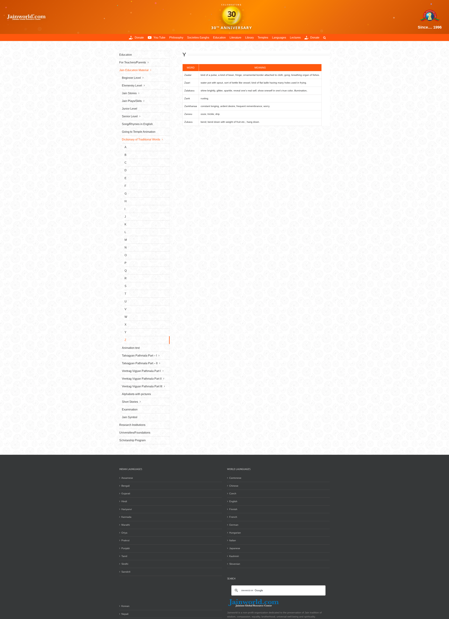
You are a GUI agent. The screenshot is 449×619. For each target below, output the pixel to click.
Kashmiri (234, 556)
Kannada (126, 517)
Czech (232, 493)
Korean (125, 606)
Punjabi (125, 548)
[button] (324, 37)
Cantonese (235, 477)
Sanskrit (125, 571)
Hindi (124, 501)
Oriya (124, 532)
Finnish (233, 509)
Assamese (127, 477)
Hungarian (235, 532)
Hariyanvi (126, 509)
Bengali (125, 485)
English (233, 501)
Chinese (233, 485)
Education (125, 54)
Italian (232, 540)
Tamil (124, 556)
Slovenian (234, 563)
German (233, 524)
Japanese (234, 548)
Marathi (125, 524)
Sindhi (124, 563)
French (233, 517)
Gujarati (125, 493)
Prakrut (125, 540)
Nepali (124, 614)
